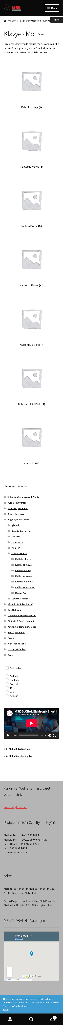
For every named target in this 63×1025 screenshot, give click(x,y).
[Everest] (7, 683)
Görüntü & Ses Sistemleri (21, 621)
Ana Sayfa (13, 20)
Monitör (15, 547)
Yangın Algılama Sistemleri (22, 626)
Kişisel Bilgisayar (16, 513)
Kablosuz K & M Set (25, 587)
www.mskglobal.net (15, 807)
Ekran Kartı (17, 542)
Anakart (15, 536)
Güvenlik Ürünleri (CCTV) (20, 604)
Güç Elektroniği (15, 609)
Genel (10, 654)
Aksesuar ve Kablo (17, 643)
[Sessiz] (49, 735)
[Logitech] (7, 679)
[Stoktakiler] (7, 667)
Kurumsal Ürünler (17, 502)
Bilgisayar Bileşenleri (30, 20)
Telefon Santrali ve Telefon (22, 615)
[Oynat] (8, 735)
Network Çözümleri (18, 508)
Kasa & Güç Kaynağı (21, 530)
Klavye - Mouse (19, 553)
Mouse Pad (20, 592)
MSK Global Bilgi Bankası (17, 749)
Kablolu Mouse (23, 570)
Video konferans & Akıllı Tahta (23, 497)
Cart (48, 1016)
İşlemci (15, 525)
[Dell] (7, 691)
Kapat (5, 1009)
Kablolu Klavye (23, 559)
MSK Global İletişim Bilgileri (18, 756)
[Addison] (7, 695)
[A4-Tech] (7, 675)
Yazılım (11, 638)
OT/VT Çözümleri (17, 649)
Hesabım (10, 1019)
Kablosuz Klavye (23, 564)
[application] (31, 723)
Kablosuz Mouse (23, 576)
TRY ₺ (54, 19)
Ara (31, 1019)
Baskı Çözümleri (16, 632)
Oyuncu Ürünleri (19, 598)
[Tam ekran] (54, 735)
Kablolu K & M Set (24, 581)
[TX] (7, 687)
